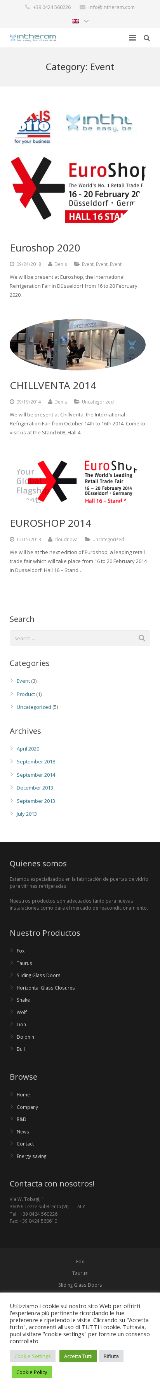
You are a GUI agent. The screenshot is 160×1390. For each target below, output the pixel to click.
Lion (21, 1024)
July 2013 (27, 813)
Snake (23, 1000)
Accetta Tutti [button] (78, 1356)
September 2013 (36, 800)
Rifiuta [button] (111, 1356)
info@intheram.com (112, 7)
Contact (25, 1143)
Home (23, 1094)
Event (88, 264)
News (23, 1131)
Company (27, 1107)
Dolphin (25, 1037)
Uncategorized (34, 706)
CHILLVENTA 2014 (53, 385)
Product (26, 694)
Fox (20, 950)
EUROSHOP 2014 (50, 523)
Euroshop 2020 (45, 248)
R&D (21, 1119)
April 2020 (28, 748)
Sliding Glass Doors (39, 975)
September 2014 (36, 774)
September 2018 (36, 761)
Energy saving (31, 1156)
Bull (21, 1049)
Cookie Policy (31, 1372)
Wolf (22, 1012)
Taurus (24, 963)
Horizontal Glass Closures (46, 988)
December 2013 (35, 787)
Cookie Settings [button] (32, 1356)
